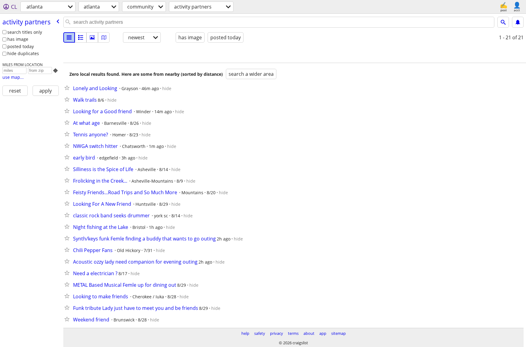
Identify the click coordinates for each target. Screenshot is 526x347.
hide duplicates (23, 53)
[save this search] (518, 22)
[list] (69, 37)
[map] (104, 37)
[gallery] (92, 37)
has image (17, 39)
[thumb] (80, 37)
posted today (20, 46)
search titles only (24, 32)
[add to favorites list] (68, 87)
